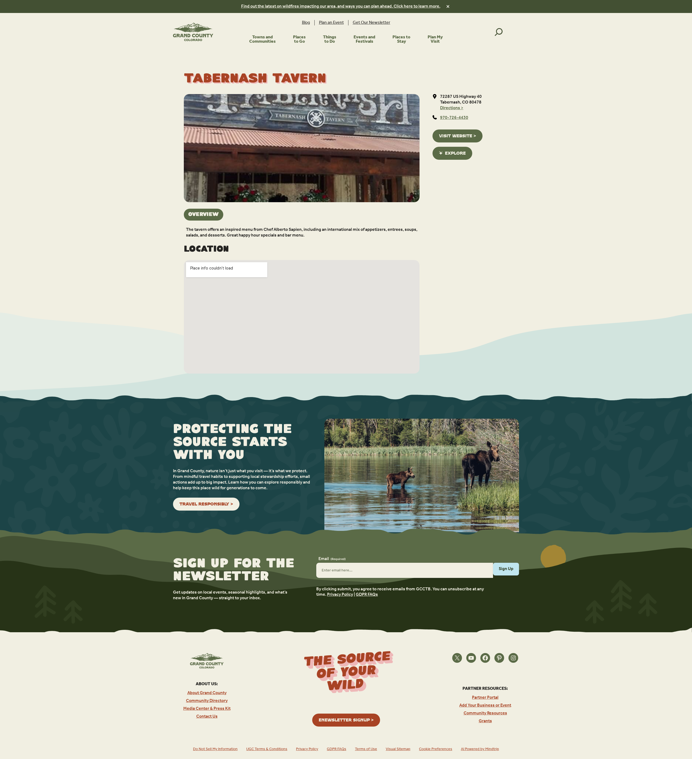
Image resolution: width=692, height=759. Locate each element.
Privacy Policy (340, 594)
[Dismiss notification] (448, 6)
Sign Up (506, 569)
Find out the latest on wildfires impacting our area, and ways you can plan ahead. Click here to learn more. (340, 6)
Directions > (451, 108)
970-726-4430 (454, 118)
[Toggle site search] (498, 31)
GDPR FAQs (367, 594)
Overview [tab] (203, 214)
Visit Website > (457, 136)
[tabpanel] (302, 233)
